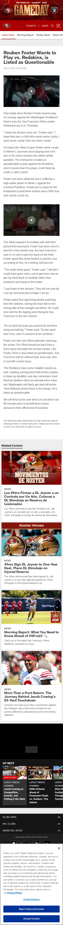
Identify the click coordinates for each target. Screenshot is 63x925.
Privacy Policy (40, 892)
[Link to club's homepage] (7, 24)
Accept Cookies (31, 918)
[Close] (59, 851)
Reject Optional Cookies (31, 909)
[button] (31, 91)
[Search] (52, 25)
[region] (31, 886)
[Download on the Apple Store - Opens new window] (19, 844)
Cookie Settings (31, 899)
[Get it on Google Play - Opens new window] (42, 845)
